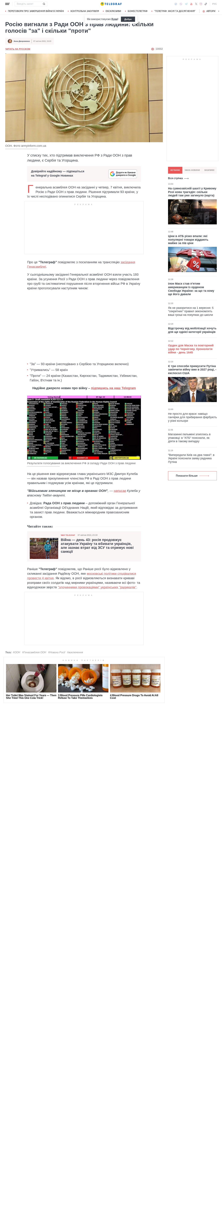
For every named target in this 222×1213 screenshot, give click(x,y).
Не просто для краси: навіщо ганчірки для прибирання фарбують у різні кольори (192, 417)
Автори (210, 11)
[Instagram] (200, 3)
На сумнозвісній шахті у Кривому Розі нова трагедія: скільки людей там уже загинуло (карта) (192, 192)
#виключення (75, 652)
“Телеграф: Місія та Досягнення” (174, 11)
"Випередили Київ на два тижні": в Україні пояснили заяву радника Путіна (191, 458)
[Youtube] (191, 4)
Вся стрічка (175, 178)
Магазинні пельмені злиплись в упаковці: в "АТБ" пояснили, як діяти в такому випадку (189, 438)
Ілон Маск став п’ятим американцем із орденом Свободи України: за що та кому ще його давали (191, 289)
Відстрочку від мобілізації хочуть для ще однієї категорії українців (192, 330)
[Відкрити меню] (7, 4)
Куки (114, 19)
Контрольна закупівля (85, 11)
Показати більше (187, 475)
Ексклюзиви (113, 11)
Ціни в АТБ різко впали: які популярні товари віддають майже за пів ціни (188, 239)
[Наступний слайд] (218, 11)
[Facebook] (175, 3)
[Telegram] (186, 3)
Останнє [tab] (175, 170)
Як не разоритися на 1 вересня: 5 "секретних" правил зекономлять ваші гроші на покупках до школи (191, 311)
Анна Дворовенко (22, 41)
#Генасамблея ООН (34, 652)
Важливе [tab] (209, 170)
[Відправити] (44, 4)
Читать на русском (17, 49)
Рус (214, 4)
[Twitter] (196, 4)
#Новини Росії (56, 652)
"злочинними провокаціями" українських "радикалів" (97, 587)
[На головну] (111, 4)
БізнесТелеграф (138, 11)
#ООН (16, 652)
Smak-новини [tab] (192, 170)
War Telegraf (68, 535)
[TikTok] (205, 4)
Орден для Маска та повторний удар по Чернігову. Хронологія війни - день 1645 (191, 349)
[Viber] (181, 4)
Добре (128, 19)
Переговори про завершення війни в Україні (36, 11)
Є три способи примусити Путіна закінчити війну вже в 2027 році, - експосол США (192, 369)
